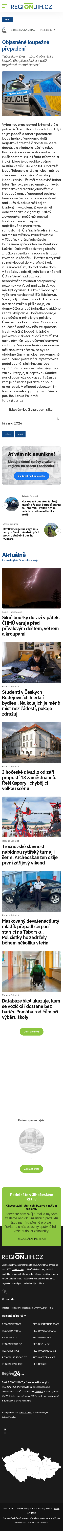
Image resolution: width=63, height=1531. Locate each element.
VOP (29, 1513)
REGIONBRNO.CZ (42, 1337)
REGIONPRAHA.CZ (12, 1344)
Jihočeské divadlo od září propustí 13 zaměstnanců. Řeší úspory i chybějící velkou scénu (29, 780)
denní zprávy (18, 1269)
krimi (20, 434)
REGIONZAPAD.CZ (11, 1331)
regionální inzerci (10, 1283)
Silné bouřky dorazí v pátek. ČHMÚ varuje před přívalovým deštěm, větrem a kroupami (31, 625)
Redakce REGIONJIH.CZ (22, 29)
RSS (51, 1307)
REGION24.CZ (40, 1364)
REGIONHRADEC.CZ (12, 1364)
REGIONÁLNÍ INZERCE (31, 1238)
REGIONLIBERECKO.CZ (14, 1357)
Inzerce (5, 1307)
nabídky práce (49, 1274)
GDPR (56, 1508)
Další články (30, 1031)
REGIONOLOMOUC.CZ (44, 1351)
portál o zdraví (25, 1412)
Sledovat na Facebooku (31, 476)
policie (8, 434)
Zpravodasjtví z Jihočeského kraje (20, 560)
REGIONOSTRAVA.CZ (44, 1357)
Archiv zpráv (40, 1307)
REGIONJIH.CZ (9, 1337)
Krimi (7, 19)
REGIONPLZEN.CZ (11, 1324)
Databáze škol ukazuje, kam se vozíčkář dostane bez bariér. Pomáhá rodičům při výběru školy (31, 1009)
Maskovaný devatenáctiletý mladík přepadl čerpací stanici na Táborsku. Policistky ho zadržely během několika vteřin (41, 508)
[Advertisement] (31, 1076)
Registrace (27, 1307)
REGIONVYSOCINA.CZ (44, 1331)
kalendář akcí (35, 1274)
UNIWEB (39, 1391)
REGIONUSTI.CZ (10, 1351)
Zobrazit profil (31, 1168)
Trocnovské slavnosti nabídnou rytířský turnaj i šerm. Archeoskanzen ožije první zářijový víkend (30, 854)
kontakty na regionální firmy (15, 1274)
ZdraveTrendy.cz (10, 1417)
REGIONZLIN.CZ (41, 1344)
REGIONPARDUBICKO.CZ (46, 1324)
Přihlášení (16, 1307)
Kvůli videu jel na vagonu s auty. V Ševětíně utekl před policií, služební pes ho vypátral (21, 534)
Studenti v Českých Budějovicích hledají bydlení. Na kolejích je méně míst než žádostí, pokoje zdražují (31, 703)
